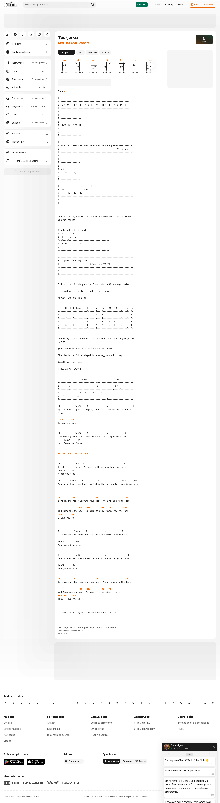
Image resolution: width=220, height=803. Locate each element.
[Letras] (53, 782)
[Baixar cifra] (31, 34)
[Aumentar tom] (46, 71)
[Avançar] (151, 66)
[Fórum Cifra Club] (11, 783)
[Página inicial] (10, 4)
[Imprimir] (15, 34)
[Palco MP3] (70, 783)
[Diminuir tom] (39, 71)
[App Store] (36, 762)
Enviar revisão (64, 634)
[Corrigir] (39, 34)
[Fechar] (213, 746)
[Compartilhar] (47, 34)
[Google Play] (14, 762)
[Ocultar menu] (7, 34)
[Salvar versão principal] (72, 52)
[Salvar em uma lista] (23, 34)
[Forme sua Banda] (33, 782)
